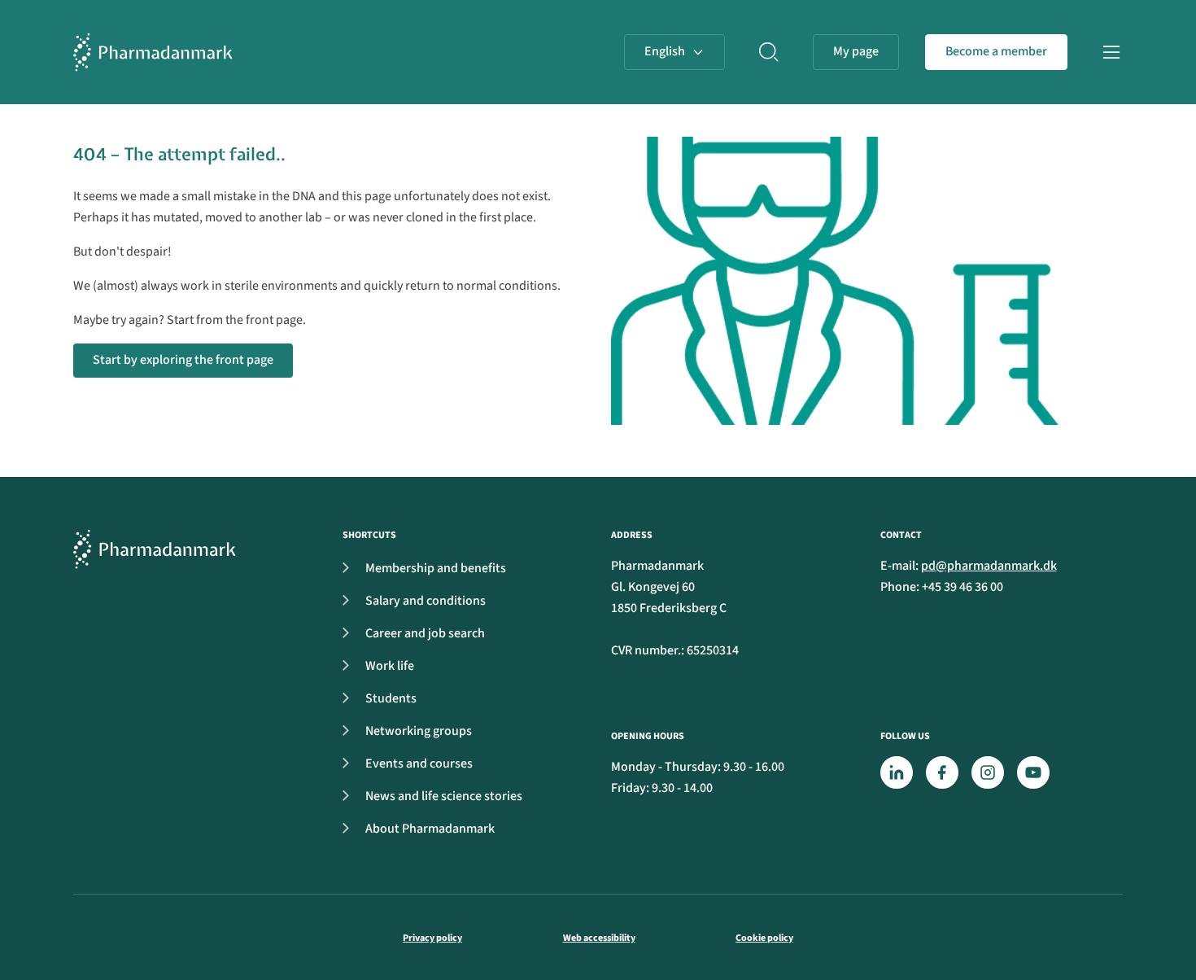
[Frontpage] (153, 52)
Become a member (996, 51)
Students (391, 698)
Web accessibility (599, 938)
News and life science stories (443, 796)
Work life (389, 666)
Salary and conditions (425, 601)
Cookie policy (764, 938)
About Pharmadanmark (430, 829)
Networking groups (418, 731)
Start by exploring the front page (183, 360)
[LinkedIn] (896, 772)
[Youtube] (1033, 772)
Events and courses (419, 763)
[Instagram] (987, 772)
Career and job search (425, 633)
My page (856, 51)
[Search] (769, 52)
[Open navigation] (1111, 52)
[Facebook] (942, 772)
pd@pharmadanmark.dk (989, 566)
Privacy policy (432, 938)
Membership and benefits (435, 568)
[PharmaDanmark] (154, 549)
